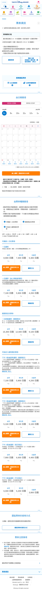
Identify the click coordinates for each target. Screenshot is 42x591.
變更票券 (11, 60)
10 (17, 113)
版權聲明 (27, 580)
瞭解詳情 (31, 303)
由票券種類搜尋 (31, 83)
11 (24, 113)
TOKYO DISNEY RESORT (20, 2)
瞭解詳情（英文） (7, 371)
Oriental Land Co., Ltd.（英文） (21, 582)
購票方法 (31, 268)
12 (31, 113)
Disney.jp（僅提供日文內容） (21, 584)
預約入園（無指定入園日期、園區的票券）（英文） (31, 59)
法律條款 (30, 577)
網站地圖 (12, 577)
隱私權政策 (21, 577)
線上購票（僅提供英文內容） (21, 173)
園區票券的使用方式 (21, 527)
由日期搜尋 (13, 83)
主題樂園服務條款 (17, 580)
